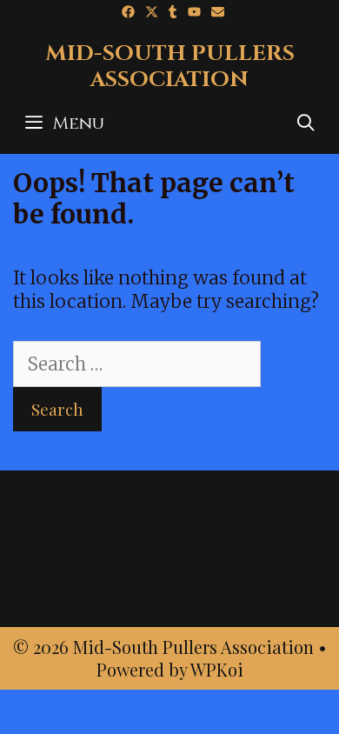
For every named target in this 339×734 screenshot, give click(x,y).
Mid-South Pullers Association (170, 66)
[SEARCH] (306, 123)
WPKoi (216, 669)
